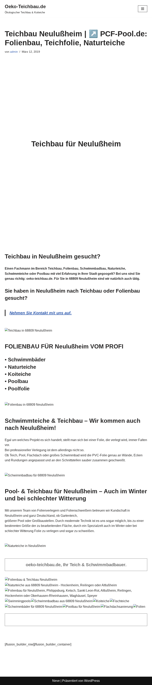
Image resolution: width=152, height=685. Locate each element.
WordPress (92, 680)
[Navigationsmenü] (142, 8)
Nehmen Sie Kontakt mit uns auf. (41, 313)
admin (14, 51)
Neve (56, 680)
